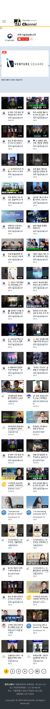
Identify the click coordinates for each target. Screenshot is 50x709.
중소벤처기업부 (39, 432)
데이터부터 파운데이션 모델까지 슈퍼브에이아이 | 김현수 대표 (15, 430)
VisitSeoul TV (14, 517)
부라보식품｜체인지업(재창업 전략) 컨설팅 (40, 657)
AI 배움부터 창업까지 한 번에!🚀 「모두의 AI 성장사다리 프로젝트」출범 (15, 371)
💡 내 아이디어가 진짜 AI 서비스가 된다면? (15, 171)
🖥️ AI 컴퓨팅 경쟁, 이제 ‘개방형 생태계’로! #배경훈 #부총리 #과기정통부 (40, 144)
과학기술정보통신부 (15, 118)
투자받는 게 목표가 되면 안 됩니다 (40, 427)
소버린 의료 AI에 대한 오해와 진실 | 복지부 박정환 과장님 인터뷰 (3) (15, 628)
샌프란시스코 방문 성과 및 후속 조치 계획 (40, 313)
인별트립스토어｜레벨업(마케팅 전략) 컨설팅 (15, 657)
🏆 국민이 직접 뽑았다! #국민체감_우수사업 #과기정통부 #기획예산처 (15, 286)
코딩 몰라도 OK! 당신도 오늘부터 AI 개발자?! (15, 199)
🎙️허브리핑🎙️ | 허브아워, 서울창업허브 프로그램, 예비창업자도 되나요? (15, 543)
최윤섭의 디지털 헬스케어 (15, 631)
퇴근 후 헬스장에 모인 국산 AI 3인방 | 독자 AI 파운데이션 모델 (15, 144)
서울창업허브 (13, 401)
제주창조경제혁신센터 (40, 402)
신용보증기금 (13, 432)
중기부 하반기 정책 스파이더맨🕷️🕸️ (15, 569)
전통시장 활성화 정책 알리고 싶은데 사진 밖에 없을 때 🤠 (40, 457)
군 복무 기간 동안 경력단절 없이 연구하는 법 (15, 114)
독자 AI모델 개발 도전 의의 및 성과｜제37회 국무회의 (40, 114)
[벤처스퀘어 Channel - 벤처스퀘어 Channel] (25, 22)
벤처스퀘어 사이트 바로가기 (11, 80)
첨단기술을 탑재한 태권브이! (40, 227)
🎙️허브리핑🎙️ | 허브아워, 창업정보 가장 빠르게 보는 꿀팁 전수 (40, 543)
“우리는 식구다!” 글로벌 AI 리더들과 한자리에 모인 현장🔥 (40, 369)
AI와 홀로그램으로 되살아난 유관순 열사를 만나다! (40, 171)
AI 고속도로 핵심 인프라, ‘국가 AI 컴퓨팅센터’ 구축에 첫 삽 (15, 341)
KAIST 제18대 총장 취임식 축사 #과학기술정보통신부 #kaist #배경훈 (40, 286)
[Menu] (4, 21)
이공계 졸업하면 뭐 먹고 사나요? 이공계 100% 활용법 (15, 256)
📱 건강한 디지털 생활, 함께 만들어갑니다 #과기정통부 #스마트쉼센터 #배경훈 (15, 314)
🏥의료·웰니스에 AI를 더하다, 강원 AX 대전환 (40, 199)
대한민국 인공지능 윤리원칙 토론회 (15, 227)
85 (37, 671)
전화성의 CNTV (14, 489)
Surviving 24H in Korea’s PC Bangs (40, 626)
